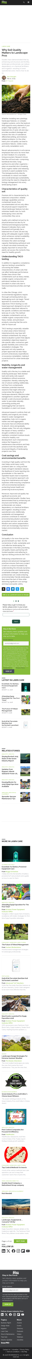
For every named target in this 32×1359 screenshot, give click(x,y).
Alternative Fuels (8, 864)
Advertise (15, 1349)
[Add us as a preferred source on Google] (22, 589)
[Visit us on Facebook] (13, 1251)
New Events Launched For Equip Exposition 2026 (14, 1017)
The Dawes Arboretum (14, 1061)
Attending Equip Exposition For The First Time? (11, 698)
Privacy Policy (20, 668)
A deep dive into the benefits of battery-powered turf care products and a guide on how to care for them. (15, 876)
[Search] (24, 2)
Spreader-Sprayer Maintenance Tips (9, 798)
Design (4, 1054)
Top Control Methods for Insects (14, 1167)
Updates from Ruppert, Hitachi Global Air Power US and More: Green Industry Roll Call (9, 771)
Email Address (8, 640)
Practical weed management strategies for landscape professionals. (15, 951)
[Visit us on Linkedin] (3, 1251)
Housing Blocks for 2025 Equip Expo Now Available (10, 784)
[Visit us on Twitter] (8, 1251)
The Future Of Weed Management (10, 710)
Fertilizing (5, 976)
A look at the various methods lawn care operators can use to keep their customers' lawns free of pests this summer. (15, 1172)
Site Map (24, 1352)
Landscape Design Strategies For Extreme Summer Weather (15, 1057)
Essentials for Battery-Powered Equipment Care (10, 686)
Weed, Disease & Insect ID (10, 1181)
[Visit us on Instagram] (18, 1251)
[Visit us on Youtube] (28, 1251)
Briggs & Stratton (12, 871)
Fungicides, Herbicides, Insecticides (14, 942)
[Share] (8, 589)
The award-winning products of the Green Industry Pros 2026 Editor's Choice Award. (16, 1101)
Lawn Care (6, 46)
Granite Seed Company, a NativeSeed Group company (13, 1184)
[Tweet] (17, 589)
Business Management (9, 1091)
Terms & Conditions (13, 1352)
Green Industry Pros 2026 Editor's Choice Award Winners (14, 1095)
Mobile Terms (7, 668)
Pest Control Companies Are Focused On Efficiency (13, 1131)
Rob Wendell (7, 1193)
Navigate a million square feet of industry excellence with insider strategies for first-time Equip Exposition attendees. (16, 916)
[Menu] (28, 2)
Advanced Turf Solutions (15, 983)
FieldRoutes (10, 1134)
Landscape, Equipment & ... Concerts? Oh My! (12, 1221)
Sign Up (9, 671)
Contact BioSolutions (13, 947)
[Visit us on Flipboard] (23, 1251)
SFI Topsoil (9, 81)
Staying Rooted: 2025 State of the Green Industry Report (10, 759)
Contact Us (6, 1349)
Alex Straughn (11, 77)
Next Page (20, 1241)
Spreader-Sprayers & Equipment (9, 793)
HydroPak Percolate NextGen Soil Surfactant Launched (10, 723)
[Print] (3, 589)
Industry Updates (8, 754)
